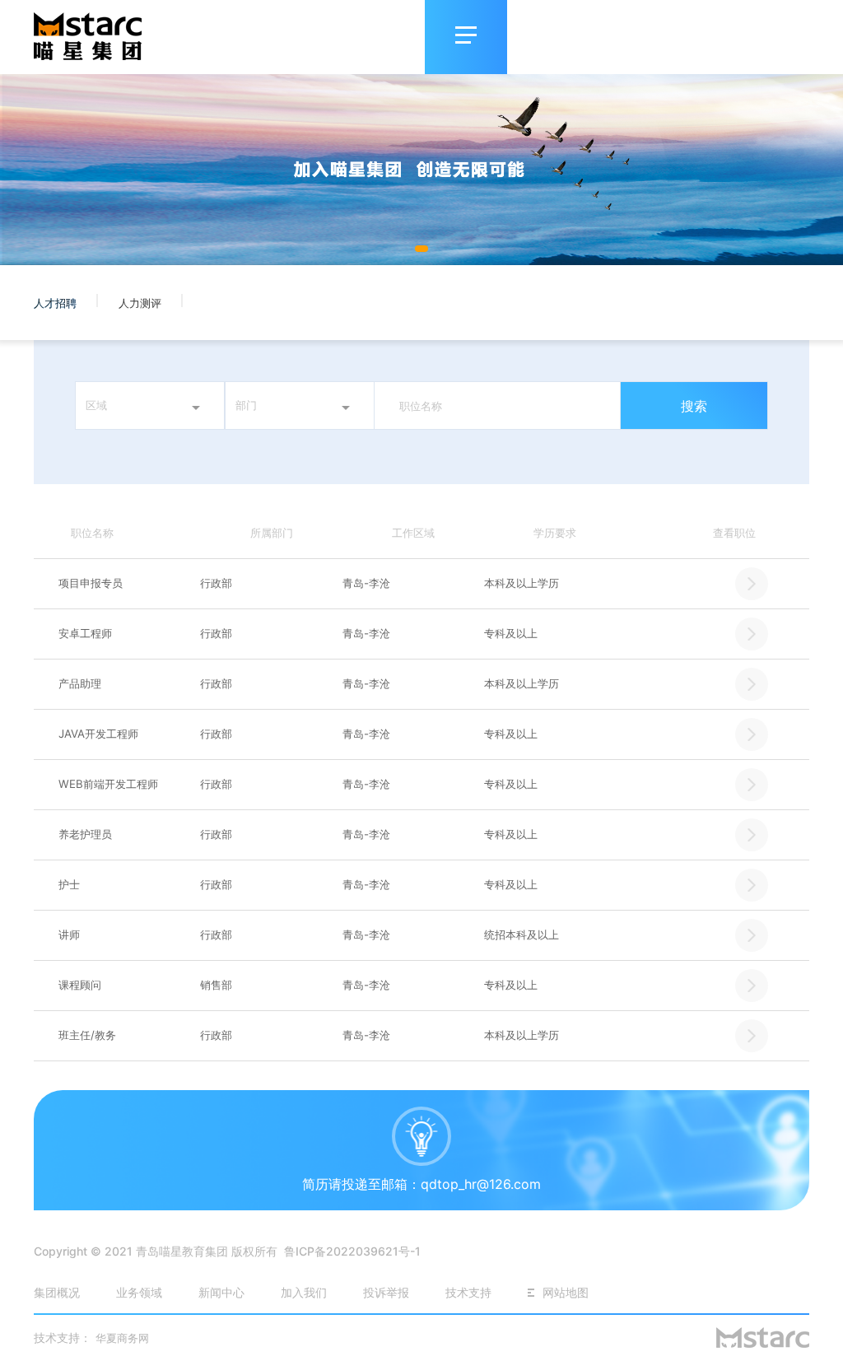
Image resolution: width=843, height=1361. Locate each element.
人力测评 (142, 303)
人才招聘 (57, 303)
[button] (421, 248)
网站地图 (566, 1292)
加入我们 (304, 1292)
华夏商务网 (122, 1338)
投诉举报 (387, 1292)
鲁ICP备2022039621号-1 (352, 1251)
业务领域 (139, 1292)
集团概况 (57, 1292)
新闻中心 (221, 1292)
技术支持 (468, 1292)
